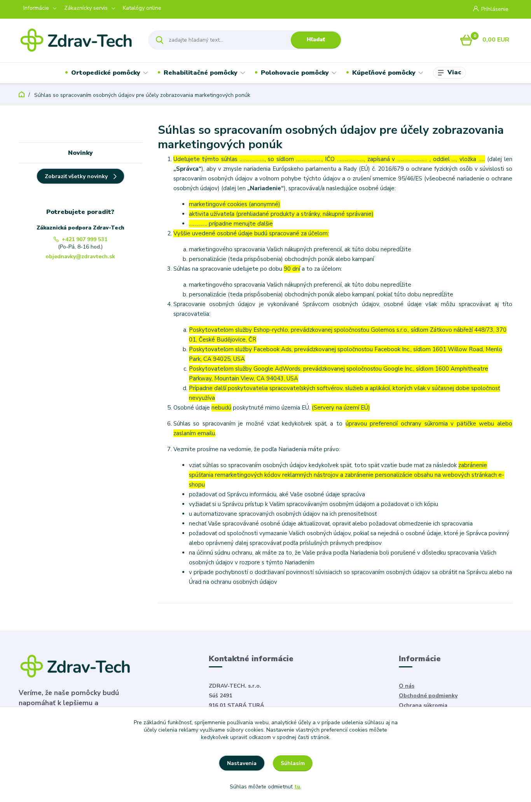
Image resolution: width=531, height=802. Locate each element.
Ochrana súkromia (423, 705)
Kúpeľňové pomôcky (384, 72)
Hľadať (316, 39)
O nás (406, 686)
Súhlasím (293, 763)
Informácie (36, 8)
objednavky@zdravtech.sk (80, 256)
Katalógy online (142, 8)
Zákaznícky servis (86, 8)
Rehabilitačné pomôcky (201, 72)
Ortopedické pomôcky (105, 72)
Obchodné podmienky (428, 695)
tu (297, 786)
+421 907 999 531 (84, 239)
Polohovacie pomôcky (295, 72)
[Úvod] (76, 40)
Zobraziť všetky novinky (76, 176)
